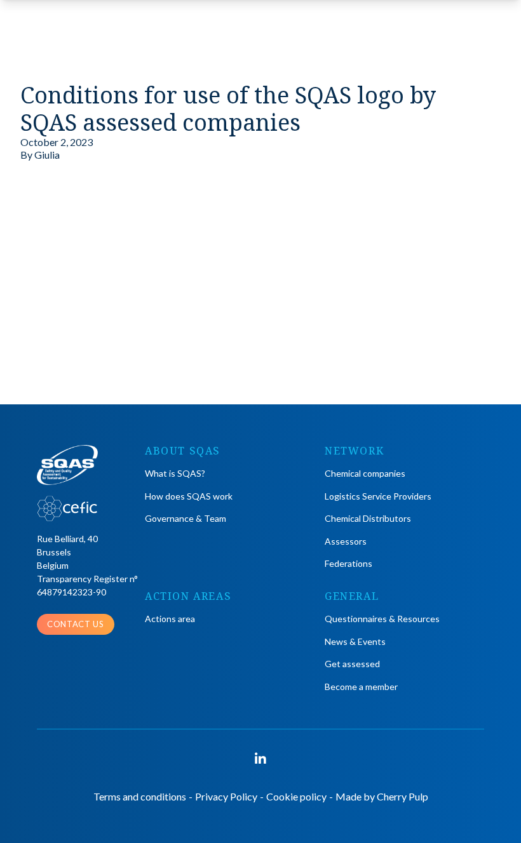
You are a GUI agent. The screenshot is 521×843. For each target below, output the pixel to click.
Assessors (346, 541)
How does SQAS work (189, 496)
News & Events (355, 641)
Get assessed (352, 663)
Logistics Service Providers (378, 496)
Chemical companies (365, 473)
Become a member (361, 686)
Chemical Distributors (368, 518)
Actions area (170, 618)
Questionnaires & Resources (382, 618)
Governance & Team (185, 518)
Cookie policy (296, 796)
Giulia (47, 155)
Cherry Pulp (402, 796)
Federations (348, 563)
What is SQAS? (175, 473)
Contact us (75, 624)
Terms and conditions (139, 796)
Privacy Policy (226, 796)
